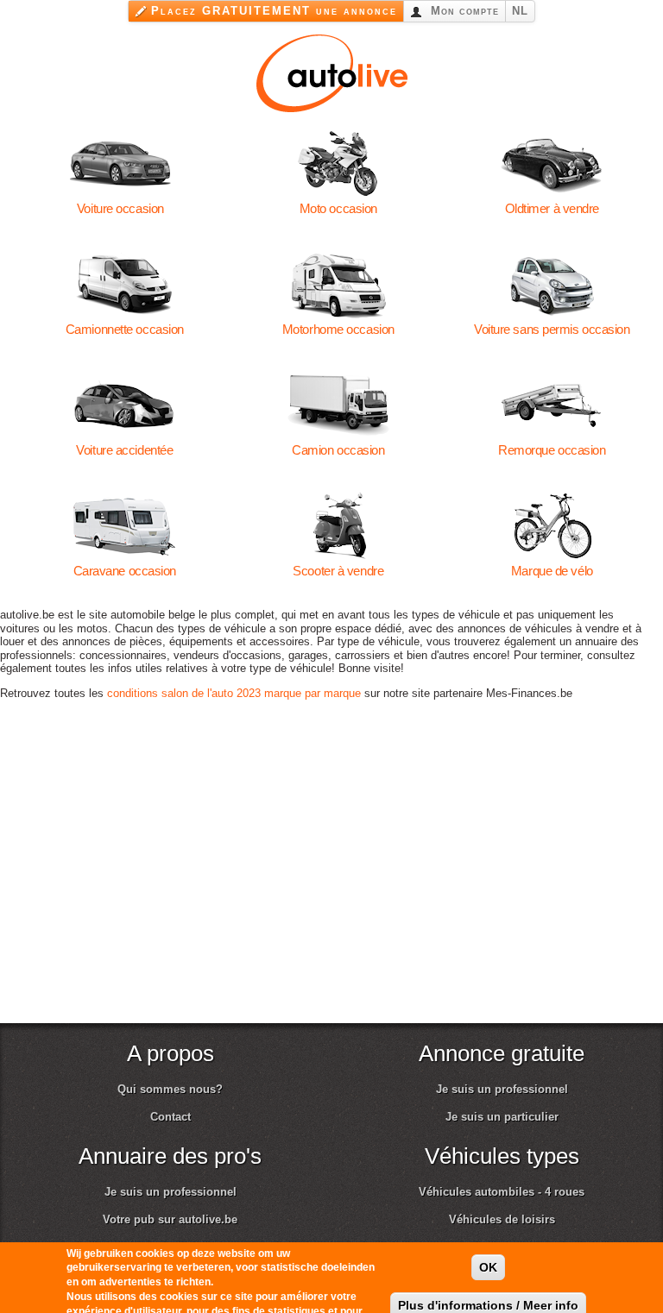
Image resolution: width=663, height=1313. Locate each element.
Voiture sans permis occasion (551, 323)
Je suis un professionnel (502, 1089)
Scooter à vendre (338, 564)
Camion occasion (338, 443)
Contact (170, 1116)
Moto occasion (338, 202)
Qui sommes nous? (170, 1089)
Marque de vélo (552, 564)
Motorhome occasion (338, 323)
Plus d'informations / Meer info (488, 1276)
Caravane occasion (124, 564)
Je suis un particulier (502, 1116)
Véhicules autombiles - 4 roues (501, 1191)
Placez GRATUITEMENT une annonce (274, 10)
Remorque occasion (551, 443)
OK (488, 1238)
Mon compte (462, 10)
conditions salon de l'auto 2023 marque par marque (234, 693)
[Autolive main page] (331, 71)
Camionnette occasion (125, 323)
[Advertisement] (380, 882)
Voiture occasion (120, 202)
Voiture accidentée (124, 443)
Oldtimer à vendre (552, 202)
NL (520, 10)
